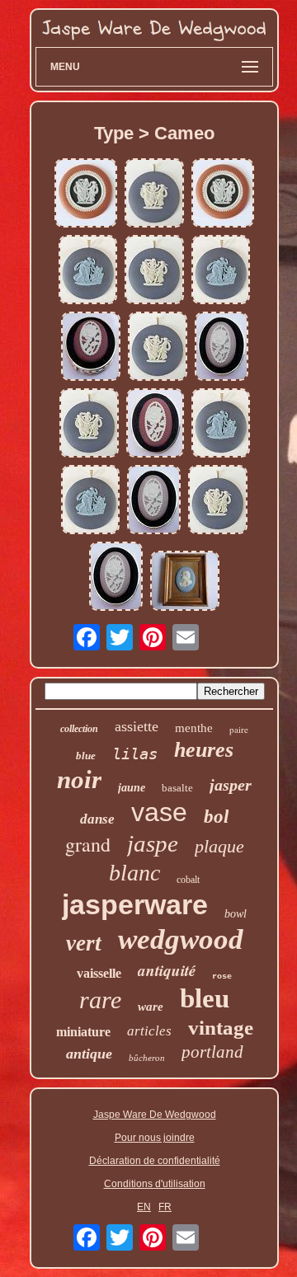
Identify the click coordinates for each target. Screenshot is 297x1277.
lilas (135, 753)
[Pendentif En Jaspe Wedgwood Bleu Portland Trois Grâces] (154, 194)
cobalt (188, 879)
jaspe (152, 843)
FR (165, 1207)
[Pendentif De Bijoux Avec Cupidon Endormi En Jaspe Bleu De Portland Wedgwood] (90, 500)
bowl (235, 914)
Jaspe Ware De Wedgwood (154, 1114)
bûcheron (147, 1058)
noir (79, 779)
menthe (194, 728)
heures (203, 750)
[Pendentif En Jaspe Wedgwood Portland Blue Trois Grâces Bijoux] (89, 424)
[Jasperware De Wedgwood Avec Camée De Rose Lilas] (154, 500)
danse (97, 819)
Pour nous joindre (155, 1137)
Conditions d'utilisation (154, 1184)
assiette (136, 726)
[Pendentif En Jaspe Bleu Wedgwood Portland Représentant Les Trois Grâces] (154, 270)
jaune (131, 788)
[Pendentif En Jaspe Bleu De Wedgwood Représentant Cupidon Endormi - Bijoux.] (220, 424)
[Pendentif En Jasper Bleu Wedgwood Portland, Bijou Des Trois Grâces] (218, 500)
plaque (219, 846)
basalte (177, 788)
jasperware (135, 904)
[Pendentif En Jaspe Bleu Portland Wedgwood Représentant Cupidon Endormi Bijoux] (88, 270)
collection (79, 729)
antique (89, 1053)
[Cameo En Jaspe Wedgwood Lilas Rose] (221, 347)
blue (86, 755)
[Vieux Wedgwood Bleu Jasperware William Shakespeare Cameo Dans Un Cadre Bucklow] (185, 582)
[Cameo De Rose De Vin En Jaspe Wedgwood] (91, 347)
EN (144, 1207)
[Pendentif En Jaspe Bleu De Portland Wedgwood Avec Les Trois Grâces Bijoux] (157, 347)
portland (212, 1052)
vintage (220, 1027)
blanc (134, 872)
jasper (231, 785)
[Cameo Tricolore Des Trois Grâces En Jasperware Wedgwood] (86, 194)
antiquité (167, 970)
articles (149, 1031)
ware (150, 1006)
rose (222, 976)
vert (83, 943)
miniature (83, 1032)
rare (100, 999)
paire (238, 729)
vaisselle (99, 973)
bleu (204, 998)
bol (216, 816)
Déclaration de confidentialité (154, 1161)
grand (88, 844)
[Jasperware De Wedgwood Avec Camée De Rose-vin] (155, 424)
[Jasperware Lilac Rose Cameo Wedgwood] (116, 577)
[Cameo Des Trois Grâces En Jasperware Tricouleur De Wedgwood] (223, 194)
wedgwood (180, 939)
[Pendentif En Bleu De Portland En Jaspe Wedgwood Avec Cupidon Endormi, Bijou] (220, 270)
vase (159, 812)
